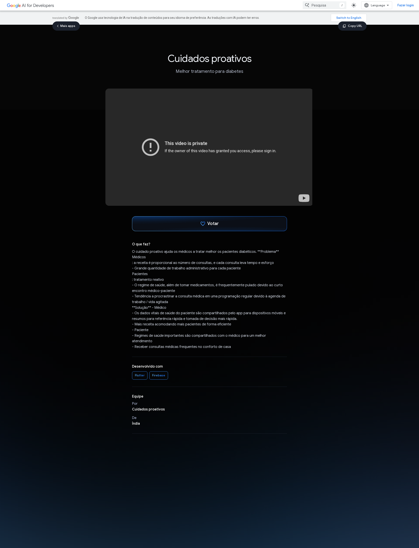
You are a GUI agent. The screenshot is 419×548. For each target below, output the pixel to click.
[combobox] (324, 5)
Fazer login (405, 5)
